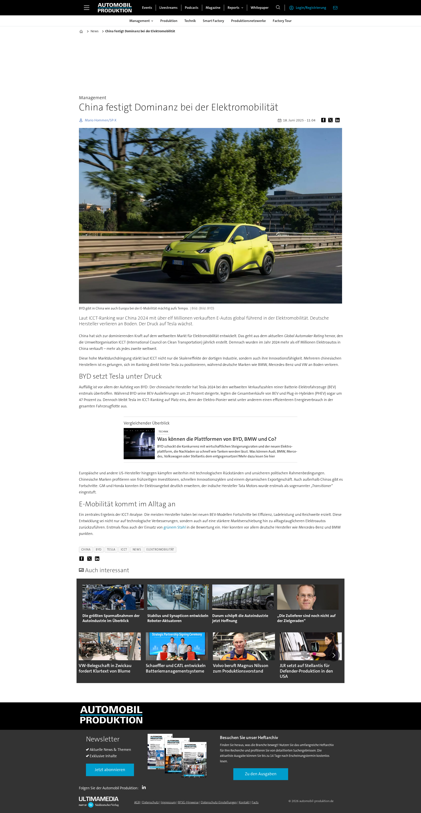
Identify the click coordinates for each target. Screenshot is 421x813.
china (86, 549)
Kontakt (244, 802)
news (137, 549)
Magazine (213, 7)
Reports (233, 7)
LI (145, 787)
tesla (111, 549)
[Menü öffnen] (86, 7)
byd (99, 549)
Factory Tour (282, 20)
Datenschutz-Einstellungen (219, 802)
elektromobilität (160, 549)
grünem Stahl (175, 527)
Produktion (168, 20)
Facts (255, 802)
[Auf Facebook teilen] (324, 120)
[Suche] (278, 7)
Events (147, 7)
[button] (87, 655)
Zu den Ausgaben (261, 774)
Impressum (168, 802)
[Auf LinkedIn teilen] (338, 120)
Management (139, 20)
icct (124, 549)
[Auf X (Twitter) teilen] (331, 120)
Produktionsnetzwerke (248, 20)
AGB (137, 802)
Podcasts (191, 7)
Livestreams (168, 7)
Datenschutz (150, 802)
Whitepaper (260, 7)
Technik (190, 20)
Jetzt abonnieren (110, 769)
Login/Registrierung (311, 7)
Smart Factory (213, 20)
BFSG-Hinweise (188, 802)
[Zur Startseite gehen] (114, 8)
